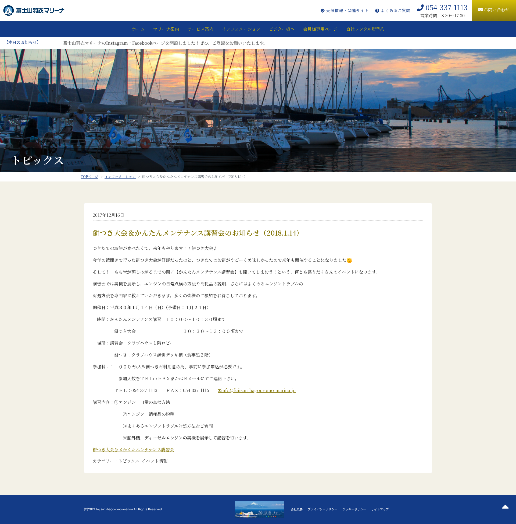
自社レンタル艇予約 (365, 29)
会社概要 (297, 509)
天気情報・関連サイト (346, 10)
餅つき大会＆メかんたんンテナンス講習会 (133, 449)
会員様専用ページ (320, 29)
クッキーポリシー (354, 509)
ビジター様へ (282, 29)
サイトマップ (380, 509)
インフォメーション (241, 29)
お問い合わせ (496, 9)
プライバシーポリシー (322, 509)
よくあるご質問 (395, 10)
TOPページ (89, 176)
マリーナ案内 (166, 29)
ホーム (138, 29)
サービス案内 (200, 29)
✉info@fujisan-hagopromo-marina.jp (257, 390)
